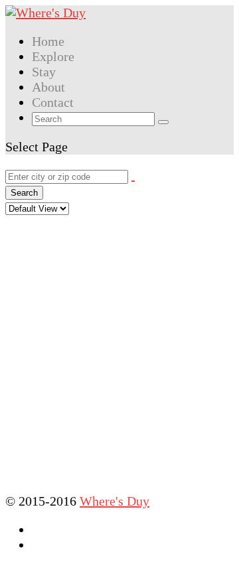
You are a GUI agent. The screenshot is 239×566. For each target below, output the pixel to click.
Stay (44, 71)
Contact (53, 102)
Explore (53, 56)
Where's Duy (114, 501)
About (48, 87)
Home (48, 41)
